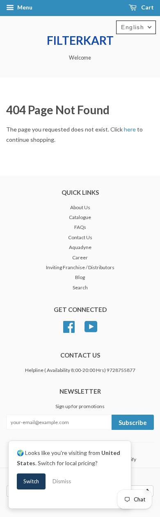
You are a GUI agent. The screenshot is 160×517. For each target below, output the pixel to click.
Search (80, 287)
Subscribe (133, 422)
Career (80, 257)
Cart (147, 7)
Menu (24, 7)
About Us (80, 207)
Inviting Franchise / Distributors (80, 267)
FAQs (80, 227)
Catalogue (80, 217)
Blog (80, 277)
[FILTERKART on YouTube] (91, 326)
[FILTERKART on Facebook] (69, 326)
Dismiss (62, 481)
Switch (31, 481)
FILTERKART (80, 40)
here (130, 129)
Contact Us (80, 237)
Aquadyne (80, 247)
